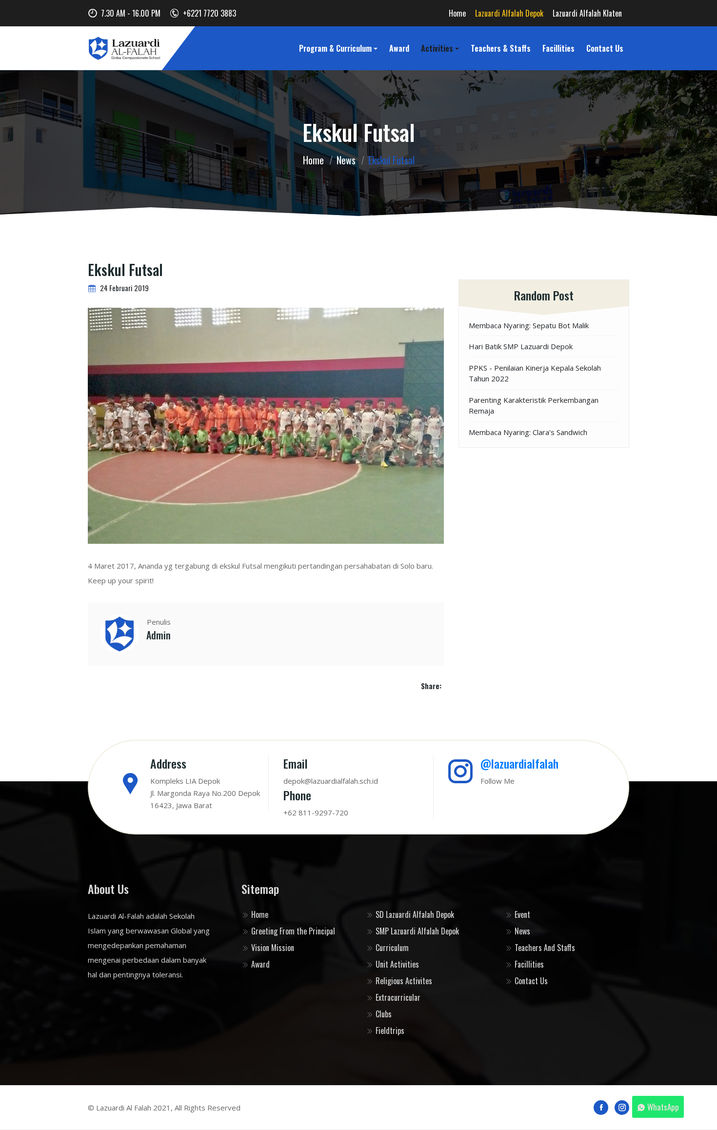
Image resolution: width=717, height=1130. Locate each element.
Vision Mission (271, 947)
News (346, 160)
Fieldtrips (389, 1030)
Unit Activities (396, 964)
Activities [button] (437, 48)
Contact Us (604, 48)
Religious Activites (403, 981)
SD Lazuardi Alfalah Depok (414, 914)
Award (399, 48)
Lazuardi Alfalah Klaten (587, 13)
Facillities (558, 48)
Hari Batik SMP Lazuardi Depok (521, 346)
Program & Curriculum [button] (335, 48)
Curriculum (391, 947)
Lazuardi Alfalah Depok (509, 13)
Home (457, 13)
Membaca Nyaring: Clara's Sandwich (528, 432)
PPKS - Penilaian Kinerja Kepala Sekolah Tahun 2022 (535, 373)
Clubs (383, 1014)
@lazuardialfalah (519, 763)
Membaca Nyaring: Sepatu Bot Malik (529, 325)
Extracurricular (397, 997)
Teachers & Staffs (501, 48)
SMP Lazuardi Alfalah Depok (416, 931)
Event (521, 914)
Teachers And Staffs (544, 947)
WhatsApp (663, 1107)
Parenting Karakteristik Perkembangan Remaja (533, 405)
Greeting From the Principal (292, 931)
